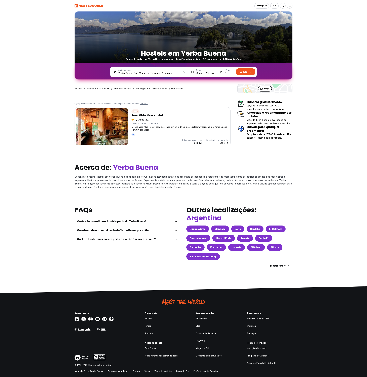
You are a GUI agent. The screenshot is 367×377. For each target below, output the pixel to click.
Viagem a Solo (203, 348)
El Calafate (275, 229)
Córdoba (255, 229)
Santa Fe (264, 238)
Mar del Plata (223, 238)
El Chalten (216, 247)
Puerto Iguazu (198, 238)
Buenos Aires (197, 229)
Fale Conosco (151, 348)
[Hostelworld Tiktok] (111, 319)
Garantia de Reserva (206, 333)
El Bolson (256, 247)
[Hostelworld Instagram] (90, 319)
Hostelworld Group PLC (258, 318)
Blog (198, 326)
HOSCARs (200, 341)
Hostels (148, 318)
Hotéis (148, 326)
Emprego (251, 333)
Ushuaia (236, 247)
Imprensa (251, 326)
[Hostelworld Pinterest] (104, 319)
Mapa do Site (182, 371)
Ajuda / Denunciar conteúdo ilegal (161, 355)
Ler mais (144, 104)
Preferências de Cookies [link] (206, 371)
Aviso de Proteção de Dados (89, 371)
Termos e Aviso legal (118, 371)
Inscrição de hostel (256, 348)
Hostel (135, 111)
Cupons (136, 371)
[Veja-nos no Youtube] (97, 319)
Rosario (245, 238)
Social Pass (201, 318)
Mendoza (220, 229)
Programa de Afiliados (258, 355)
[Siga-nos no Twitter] (83, 319)
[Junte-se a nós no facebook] (77, 319)
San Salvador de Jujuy (203, 256)
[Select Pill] (283, 6)
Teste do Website (163, 371)
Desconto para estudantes (209, 355)
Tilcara (275, 247)
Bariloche (195, 247)
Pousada (149, 333)
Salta (238, 229)
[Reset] (183, 71)
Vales (147, 371)
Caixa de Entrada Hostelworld (261, 363)
